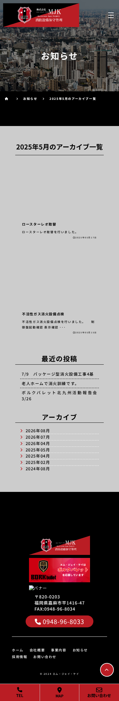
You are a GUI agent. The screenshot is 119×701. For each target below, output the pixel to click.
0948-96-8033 (63, 621)
